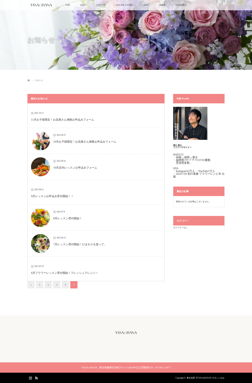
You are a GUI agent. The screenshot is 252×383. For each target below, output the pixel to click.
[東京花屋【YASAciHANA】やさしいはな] (126, 334)
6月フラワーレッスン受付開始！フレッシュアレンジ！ (64, 272)
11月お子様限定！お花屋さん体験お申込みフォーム (62, 119)
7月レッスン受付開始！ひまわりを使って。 (80, 244)
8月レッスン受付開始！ (67, 218)
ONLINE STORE (124, 5)
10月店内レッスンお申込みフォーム (75, 167)
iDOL (146, 5)
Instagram (30, 377)
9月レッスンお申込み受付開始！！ (52, 196)
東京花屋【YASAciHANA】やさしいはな (206, 378)
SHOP (162, 5)
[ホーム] (28, 76)
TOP (67, 5)
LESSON (100, 5)
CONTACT (181, 5)
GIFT (83, 5)
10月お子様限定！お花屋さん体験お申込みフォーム (84, 141)
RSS (36, 377)
